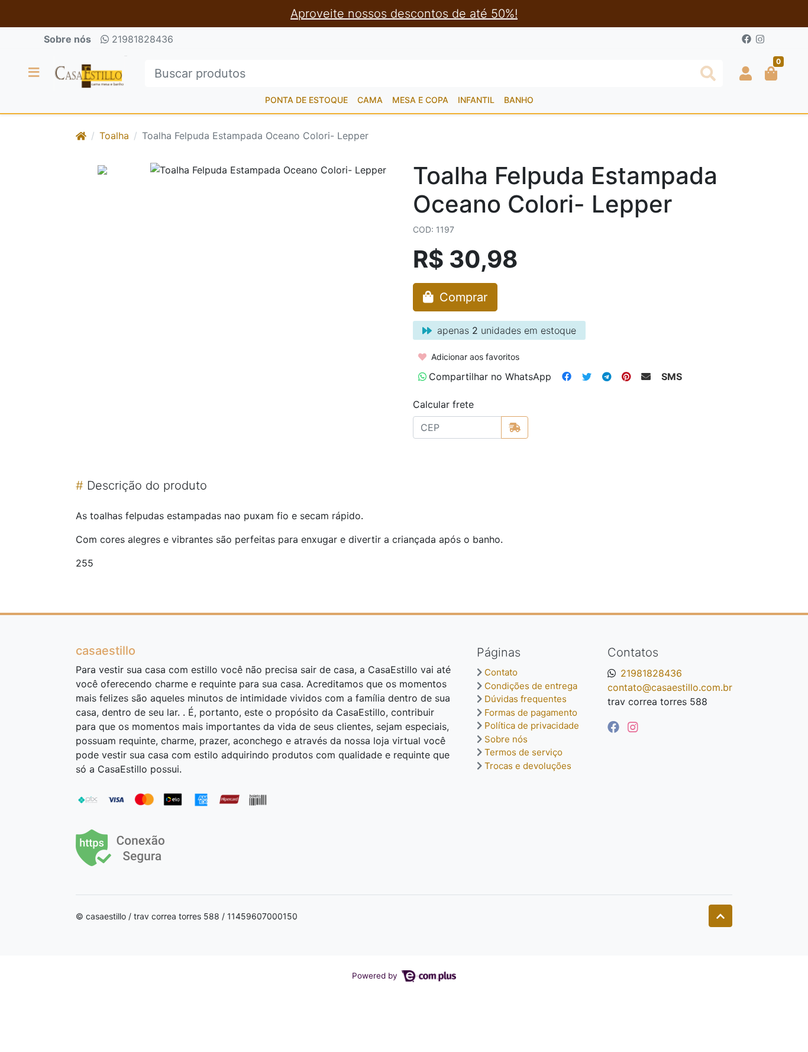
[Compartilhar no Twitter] (587, 376)
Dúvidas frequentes (525, 698)
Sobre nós (67, 39)
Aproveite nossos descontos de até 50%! (404, 14)
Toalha (114, 135)
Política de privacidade (531, 725)
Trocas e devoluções (527, 765)
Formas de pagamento (530, 712)
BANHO (519, 100)
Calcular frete (443, 404)
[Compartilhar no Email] (646, 376)
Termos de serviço (523, 752)
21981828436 (141, 39)
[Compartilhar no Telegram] (606, 376)
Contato (501, 672)
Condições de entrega (530, 685)
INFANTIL (476, 100)
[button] (745, 73)
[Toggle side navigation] (34, 72)
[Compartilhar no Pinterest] (626, 376)
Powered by (376, 975)
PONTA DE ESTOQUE (306, 100)
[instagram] (633, 727)
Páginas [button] (499, 652)
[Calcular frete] (514, 427)
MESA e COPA (420, 100)
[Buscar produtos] (708, 73)
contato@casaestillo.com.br (669, 687)
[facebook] (615, 727)
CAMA (370, 100)
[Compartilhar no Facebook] (567, 376)
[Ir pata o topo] (720, 916)
